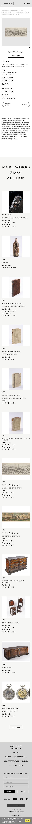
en (27, 3)
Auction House (16, 746)
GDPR (16, 763)
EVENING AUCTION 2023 (8, 12)
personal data (17, 819)
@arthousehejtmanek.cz (16, 811)
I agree (28, 820)
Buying (16, 752)
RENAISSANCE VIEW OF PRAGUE (11, 14)
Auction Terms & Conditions (16, 757)
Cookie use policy (16, 765)
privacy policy (14, 818)
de (29, 3)
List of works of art (22, 12)
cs (25, 3)
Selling (16, 755)
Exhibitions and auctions (17, 11)
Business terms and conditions (16, 761)
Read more (16, 727)
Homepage (5, 11)
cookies (13, 822)
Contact (16, 805)
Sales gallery (16, 748)
